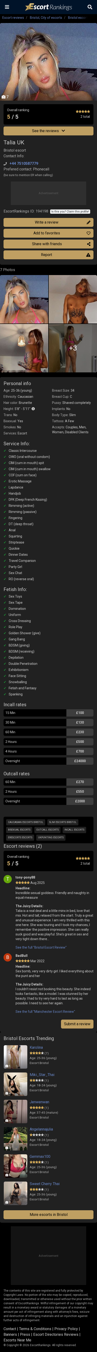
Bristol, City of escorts (46, 18)
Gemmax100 (40, 1156)
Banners (10, 1334)
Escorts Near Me (17, 1340)
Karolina (36, 1047)
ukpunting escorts (51, 837)
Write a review (46, 222)
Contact (10, 1329)
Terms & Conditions (35, 1329)
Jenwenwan (39, 1102)
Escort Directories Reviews (55, 1334)
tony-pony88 (25, 877)
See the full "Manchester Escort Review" (45, 1011)
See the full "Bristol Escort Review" (41, 947)
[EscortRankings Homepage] (48, 7)
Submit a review (77, 1024)
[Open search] (90, 7)
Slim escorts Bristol (63, 822)
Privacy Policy (66, 1329)
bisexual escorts (19, 829)
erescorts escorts (20, 837)
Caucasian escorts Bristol (25, 822)
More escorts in (49, 1214)
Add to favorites (46, 233)
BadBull (22, 956)
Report (46, 254)
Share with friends (47, 244)
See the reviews (46, 131)
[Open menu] (7, 7)
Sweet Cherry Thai (45, 1184)
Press (25, 1334)
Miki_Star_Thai (42, 1074)
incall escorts (74, 829)
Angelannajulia (41, 1129)
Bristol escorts (78, 18)
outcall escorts (47, 829)
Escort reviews (13, 18)
